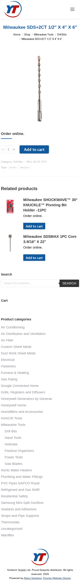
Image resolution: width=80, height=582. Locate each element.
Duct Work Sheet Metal (18, 353)
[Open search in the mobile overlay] (40, 283)
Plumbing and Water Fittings (22, 477)
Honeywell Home (13, 405)
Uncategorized (12, 529)
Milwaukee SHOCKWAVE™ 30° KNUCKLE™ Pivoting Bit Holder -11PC (50, 205)
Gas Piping (9, 379)
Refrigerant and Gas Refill (20, 490)
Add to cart (34, 149)
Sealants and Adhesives (19, 509)
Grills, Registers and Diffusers (23, 392)
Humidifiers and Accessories (22, 412)
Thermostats (10, 522)
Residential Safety (14, 496)
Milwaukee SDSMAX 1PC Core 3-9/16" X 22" (49, 239)
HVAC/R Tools (11, 418)
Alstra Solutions (33, 578)
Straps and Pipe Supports (20, 516)
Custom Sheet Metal (16, 347)
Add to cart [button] (34, 226)
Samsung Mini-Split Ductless (22, 503)
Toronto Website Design (57, 578)
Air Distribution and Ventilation (23, 334)
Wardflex (7, 535)
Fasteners (8, 366)
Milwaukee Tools (13, 425)
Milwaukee (25, 168)
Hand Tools (13, 438)
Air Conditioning (13, 327)
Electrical (8, 360)
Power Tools (14, 457)
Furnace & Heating (15, 373)
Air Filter (7, 340)
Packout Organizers (19, 451)
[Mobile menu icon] (72, 9)
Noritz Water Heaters (16, 470)
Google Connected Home (20, 386)
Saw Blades (13, 464)
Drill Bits (18, 161)
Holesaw (11, 444)
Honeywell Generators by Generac (26, 399)
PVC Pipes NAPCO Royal (20, 483)
